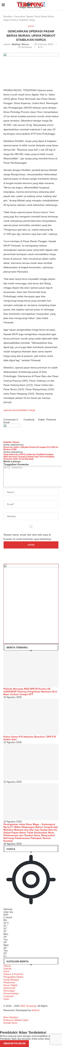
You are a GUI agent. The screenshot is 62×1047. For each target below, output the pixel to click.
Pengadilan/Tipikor (13, 976)
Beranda (7, 16)
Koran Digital (10, 985)
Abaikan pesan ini (14, 1043)
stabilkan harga (26, 410)
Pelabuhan (9, 982)
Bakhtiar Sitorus (20, 44)
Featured (8, 996)
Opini (6, 999)
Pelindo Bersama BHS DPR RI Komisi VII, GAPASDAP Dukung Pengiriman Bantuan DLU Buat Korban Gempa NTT (30, 691)
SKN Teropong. (28, 1005)
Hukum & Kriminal (13, 974)
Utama (7, 965)
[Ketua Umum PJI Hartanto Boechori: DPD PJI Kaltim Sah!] (31, 716)
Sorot (6, 971)
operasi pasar (10, 410)
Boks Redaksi (10, 1017)
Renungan (9, 990)
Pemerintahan (11, 993)
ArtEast (35, 1010)
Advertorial (9, 988)
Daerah (7, 968)
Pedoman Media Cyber (16, 1020)
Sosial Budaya (11, 979)
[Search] (58, 5)
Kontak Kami (10, 1022)
